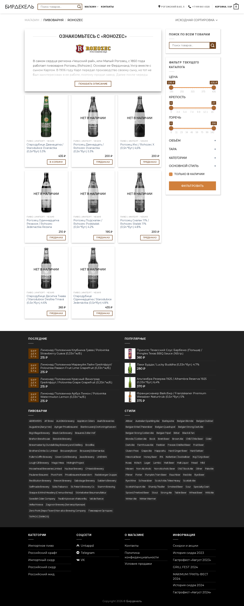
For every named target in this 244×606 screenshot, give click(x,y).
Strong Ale (166, 492)
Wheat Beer (195, 492)
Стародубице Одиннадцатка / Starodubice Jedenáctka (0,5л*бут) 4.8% (92, 299)
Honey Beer (150, 457)
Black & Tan (188, 433)
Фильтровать (192, 185)
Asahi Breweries (105, 421)
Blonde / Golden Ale (136, 438)
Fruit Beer (198, 445)
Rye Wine (131, 480)
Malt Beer (169, 462)
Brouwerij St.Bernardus (92, 450)
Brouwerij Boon (68, 450)
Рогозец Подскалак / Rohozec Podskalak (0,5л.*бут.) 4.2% (87, 224)
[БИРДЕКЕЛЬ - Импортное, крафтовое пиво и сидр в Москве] (19, 7)
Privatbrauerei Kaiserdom (78, 474)
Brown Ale (177, 438)
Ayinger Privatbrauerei (66, 427)
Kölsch (137, 462)
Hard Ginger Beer (177, 450)
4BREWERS (35, 421)
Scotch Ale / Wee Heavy (167, 480)
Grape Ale (146, 450)
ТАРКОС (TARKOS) (39, 516)
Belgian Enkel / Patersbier (139, 427)
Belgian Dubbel (204, 421)
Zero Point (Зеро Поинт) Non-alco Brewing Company (57, 510)
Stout (155, 492)
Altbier (129, 421)
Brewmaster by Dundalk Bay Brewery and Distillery (56, 445)
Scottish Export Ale (135, 486)
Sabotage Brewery (84, 480)
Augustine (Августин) (40, 427)
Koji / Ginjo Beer (201, 457)
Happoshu (160, 450)
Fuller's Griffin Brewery (40, 457)
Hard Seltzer (196, 450)
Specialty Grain (201, 486)
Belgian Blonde (185, 421)
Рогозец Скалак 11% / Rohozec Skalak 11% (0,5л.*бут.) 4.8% (134, 224)
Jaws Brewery (86, 457)
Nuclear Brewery (74, 468)
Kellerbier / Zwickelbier (178, 457)
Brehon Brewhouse (39, 438)
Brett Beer (163, 438)
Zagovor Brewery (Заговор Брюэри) (65, 504)
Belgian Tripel (163, 433)
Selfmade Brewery (39, 486)
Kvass (128, 462)
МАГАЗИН (32, 20)
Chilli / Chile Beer (194, 438)
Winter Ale (131, 498)
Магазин (90, 6)
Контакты (107, 6)
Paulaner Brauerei (38, 474)
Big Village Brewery (39, 433)
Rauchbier (174, 474)
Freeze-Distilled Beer (179, 445)
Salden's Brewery (107, 480)
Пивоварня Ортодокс (100, 510)
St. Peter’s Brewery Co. (83, 486)
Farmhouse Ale (145, 445)
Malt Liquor (182, 462)
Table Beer (180, 492)
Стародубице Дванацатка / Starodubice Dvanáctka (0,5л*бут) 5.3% (45, 148)
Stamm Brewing (106, 486)
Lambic (157, 462)
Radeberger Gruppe (106, 474)
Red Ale (187, 474)
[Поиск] (79, 7)
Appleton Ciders (85, 421)
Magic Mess (58, 462)
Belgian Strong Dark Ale (190, 427)
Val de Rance (96, 498)
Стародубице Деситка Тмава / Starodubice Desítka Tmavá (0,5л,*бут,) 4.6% (46, 299)
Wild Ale (209, 492)
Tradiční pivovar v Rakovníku (72, 498)
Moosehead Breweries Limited (45, 468)
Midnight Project (75, 462)
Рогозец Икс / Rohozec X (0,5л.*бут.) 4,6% (137, 146)
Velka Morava (36, 504)
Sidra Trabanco (60, 486)
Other (199, 468)
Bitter (177, 433)
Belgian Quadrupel (165, 427)
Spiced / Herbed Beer (137, 492)
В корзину (56, 162)
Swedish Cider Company (42, 498)
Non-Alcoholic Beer (164, 468)
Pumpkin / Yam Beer (155, 474)
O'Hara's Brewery (94, 468)
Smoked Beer (175, 486)
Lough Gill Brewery (39, 462)
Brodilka (89, 445)
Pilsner (129, 474)
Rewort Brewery (62, 480)
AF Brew (49, 421)
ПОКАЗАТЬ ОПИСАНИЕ (93, 83)
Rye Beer (199, 474)
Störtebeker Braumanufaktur (91, 492)
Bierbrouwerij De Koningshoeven (98, 427)
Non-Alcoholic (143, 468)
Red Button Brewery (40, 480)
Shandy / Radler (156, 486)
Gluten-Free (132, 450)
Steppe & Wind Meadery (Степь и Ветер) (51, 492)
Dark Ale (130, 445)
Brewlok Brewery (62, 438)
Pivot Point (56, 474)
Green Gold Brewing (66, 457)
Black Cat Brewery (62, 433)
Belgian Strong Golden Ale (140, 433)
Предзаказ (103, 162)
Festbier (160, 445)
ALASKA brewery (65, 421)
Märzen (129, 468)
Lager (147, 462)
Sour (188, 486)
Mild (202, 462)
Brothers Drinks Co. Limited (43, 450)
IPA (161, 457)
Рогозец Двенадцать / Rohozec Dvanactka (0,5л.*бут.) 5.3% (88, 148)
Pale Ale (209, 468)
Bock (152, 438)
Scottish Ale (189, 480)
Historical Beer (133, 457)
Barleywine (168, 421)
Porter (138, 474)
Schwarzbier (145, 480)
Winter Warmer (148, 498)
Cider (208, 438)
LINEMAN (102, 457)
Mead (194, 462)
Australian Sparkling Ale (147, 421)
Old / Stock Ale (185, 468)
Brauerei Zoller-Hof (85, 433)
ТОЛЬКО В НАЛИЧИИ (189, 174)
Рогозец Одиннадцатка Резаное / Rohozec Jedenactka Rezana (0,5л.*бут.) (43, 225)
